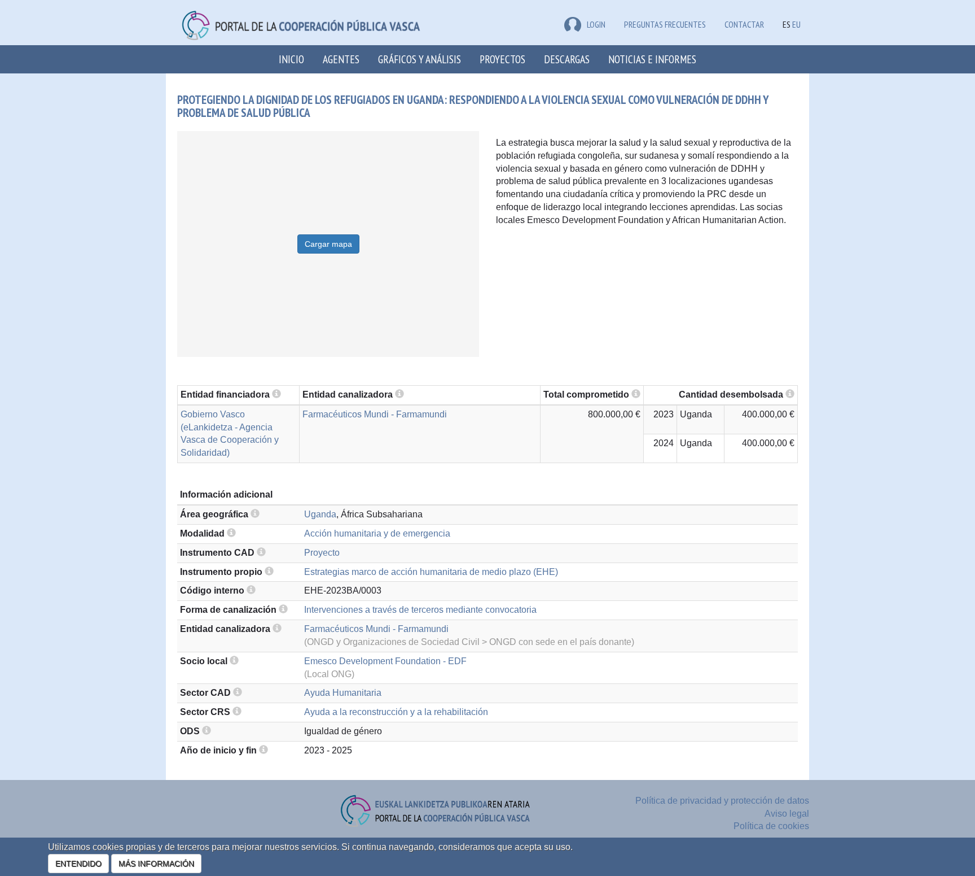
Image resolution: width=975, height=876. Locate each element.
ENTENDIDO (78, 863)
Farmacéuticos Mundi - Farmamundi (374, 414)
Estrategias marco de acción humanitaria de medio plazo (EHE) (431, 572)
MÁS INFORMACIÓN (156, 863)
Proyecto (322, 552)
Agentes (341, 59)
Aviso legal (787, 813)
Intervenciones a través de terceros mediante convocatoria (420, 609)
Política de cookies (771, 826)
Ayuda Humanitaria (342, 693)
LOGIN (596, 24)
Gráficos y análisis (419, 59)
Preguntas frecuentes (665, 24)
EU (796, 24)
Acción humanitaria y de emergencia (377, 533)
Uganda (320, 514)
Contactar (744, 24)
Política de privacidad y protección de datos (722, 800)
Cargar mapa (328, 244)
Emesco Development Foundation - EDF (385, 661)
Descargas (567, 59)
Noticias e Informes (652, 59)
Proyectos (502, 59)
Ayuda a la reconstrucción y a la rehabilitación (396, 712)
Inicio (291, 59)
